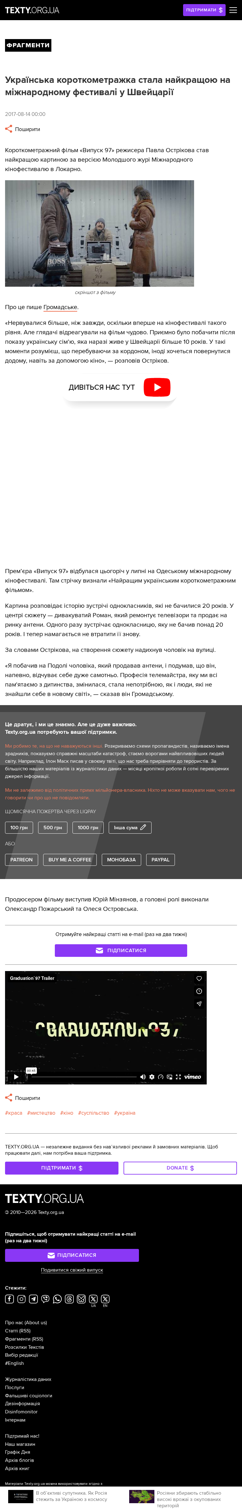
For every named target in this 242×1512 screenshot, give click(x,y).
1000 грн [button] (88, 828)
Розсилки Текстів (24, 1347)
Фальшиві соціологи (28, 1396)
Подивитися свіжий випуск (72, 1270)
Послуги (14, 1387)
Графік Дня (17, 1452)
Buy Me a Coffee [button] (70, 860)
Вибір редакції (21, 1355)
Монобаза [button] (121, 860)
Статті (11, 1331)
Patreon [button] (21, 860)
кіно (68, 1113)
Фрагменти (18, 1339)
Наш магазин (20, 1444)
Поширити (27, 129)
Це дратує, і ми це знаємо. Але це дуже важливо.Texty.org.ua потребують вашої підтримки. (71, 728)
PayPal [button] (161, 860)
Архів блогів (19, 1460)
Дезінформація (22, 1403)
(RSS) (25, 1331)
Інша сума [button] (126, 828)
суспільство (95, 1113)
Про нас (14, 1322)
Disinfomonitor (21, 1412)
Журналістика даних (28, 1379)
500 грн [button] (52, 828)
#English (14, 1363)
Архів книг (17, 1468)
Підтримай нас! (22, 1436)
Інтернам (15, 1420)
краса (15, 1113)
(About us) (36, 1322)
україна (126, 1113)
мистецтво (42, 1113)
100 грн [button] (19, 828)
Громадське (60, 307)
